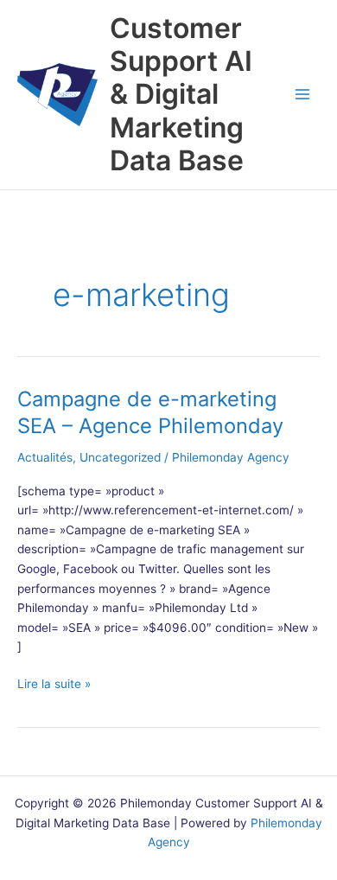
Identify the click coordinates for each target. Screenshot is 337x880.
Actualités (45, 457)
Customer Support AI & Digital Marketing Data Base (181, 94)
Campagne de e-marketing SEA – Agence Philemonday (150, 412)
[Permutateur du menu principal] (303, 94)
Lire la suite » (54, 685)
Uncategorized (120, 457)
